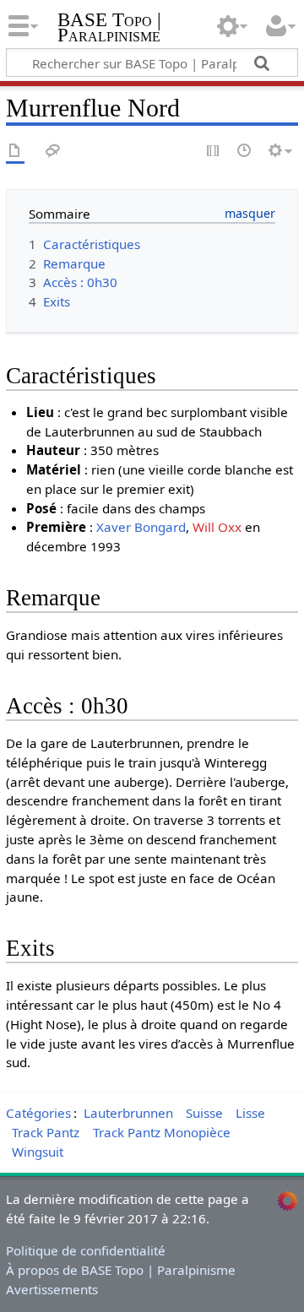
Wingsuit (37, 1151)
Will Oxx (217, 526)
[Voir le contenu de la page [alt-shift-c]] (15, 151)
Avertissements (52, 1289)
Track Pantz (45, 1132)
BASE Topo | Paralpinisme (109, 29)
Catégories (38, 1112)
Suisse (204, 1112)
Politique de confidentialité (86, 1250)
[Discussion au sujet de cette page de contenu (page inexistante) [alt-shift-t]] (53, 151)
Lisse (250, 1112)
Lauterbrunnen (128, 1112)
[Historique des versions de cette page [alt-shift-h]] (245, 151)
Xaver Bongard (141, 526)
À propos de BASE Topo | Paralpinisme (121, 1269)
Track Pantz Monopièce (162, 1132)
